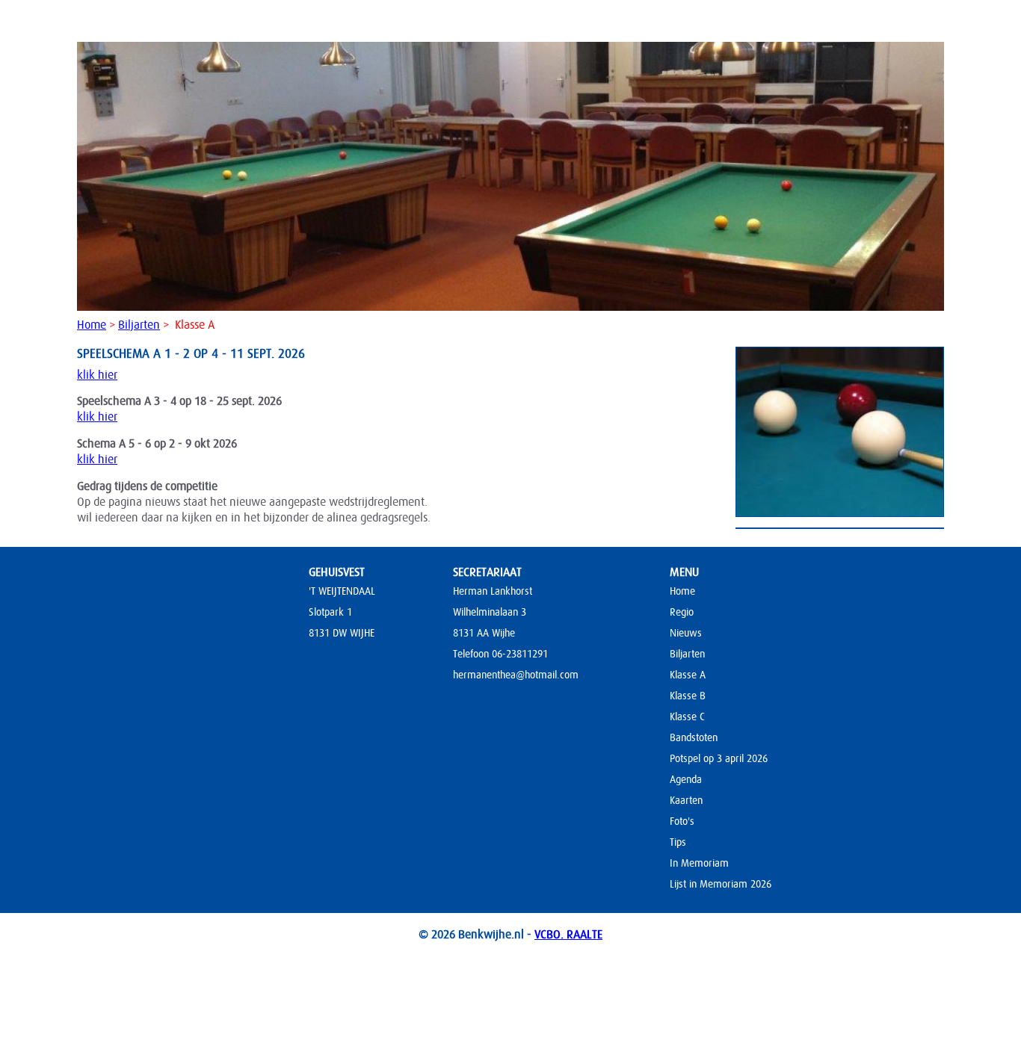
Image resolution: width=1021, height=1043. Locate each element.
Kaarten (686, 800)
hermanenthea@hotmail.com (516, 675)
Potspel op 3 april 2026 (719, 758)
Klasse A (688, 675)
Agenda (686, 779)
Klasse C (687, 716)
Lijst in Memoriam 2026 (720, 884)
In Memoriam (699, 863)
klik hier (97, 375)
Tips (678, 842)
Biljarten (139, 325)
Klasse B (688, 696)
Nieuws (686, 633)
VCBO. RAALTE (568, 934)
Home (91, 325)
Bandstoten (694, 737)
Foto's (682, 821)
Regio (682, 612)
